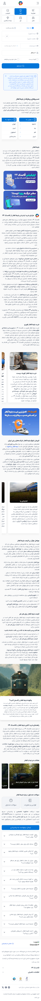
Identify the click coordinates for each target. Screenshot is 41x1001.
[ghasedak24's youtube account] (6, 987)
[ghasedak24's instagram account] (9, 987)
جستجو (19, 66)
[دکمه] (7, 36)
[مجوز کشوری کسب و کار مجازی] (14, 979)
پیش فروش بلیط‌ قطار (24, 300)
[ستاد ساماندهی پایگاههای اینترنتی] (20, 979)
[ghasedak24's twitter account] (3, 987)
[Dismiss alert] (6, 76)
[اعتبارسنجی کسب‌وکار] (27, 979)
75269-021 (5, 814)
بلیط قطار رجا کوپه (12, 447)
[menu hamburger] (37, 3)
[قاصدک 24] (20, 3)
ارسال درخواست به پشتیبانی (20, 827)
